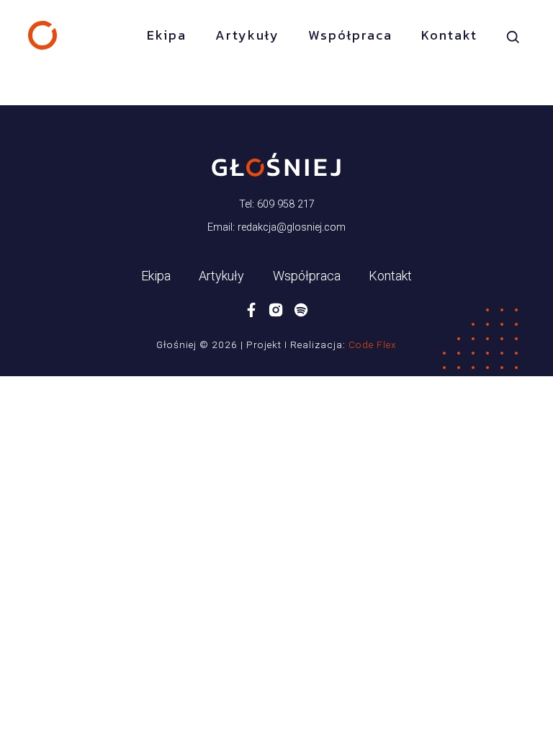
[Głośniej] (42, 35)
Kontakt (449, 35)
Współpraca (350, 35)
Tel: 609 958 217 (277, 204)
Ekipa (166, 35)
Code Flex (373, 344)
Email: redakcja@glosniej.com (276, 227)
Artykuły (247, 35)
